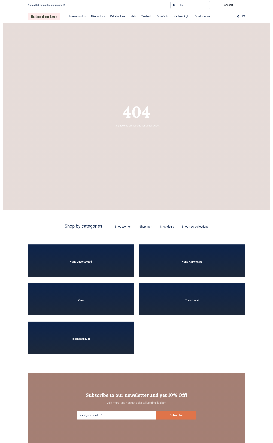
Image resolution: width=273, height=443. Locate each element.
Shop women (123, 226)
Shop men (145, 226)
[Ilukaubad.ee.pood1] (44, 14)
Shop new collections (195, 226)
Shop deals (167, 226)
